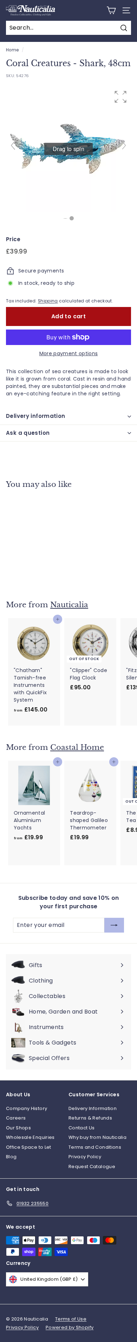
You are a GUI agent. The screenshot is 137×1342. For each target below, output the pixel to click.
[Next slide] (124, 145)
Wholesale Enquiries (30, 1137)
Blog (11, 1156)
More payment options (68, 353)
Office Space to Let (28, 1147)
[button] (120, 96)
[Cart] (111, 10)
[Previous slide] (13, 145)
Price (13, 239)
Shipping (48, 301)
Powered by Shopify (69, 1327)
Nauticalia (69, 604)
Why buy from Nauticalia (97, 1137)
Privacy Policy (84, 1156)
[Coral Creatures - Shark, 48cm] (72, 218)
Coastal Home (77, 747)
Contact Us (81, 1127)
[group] (68, 149)
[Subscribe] (114, 925)
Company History (26, 1108)
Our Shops (18, 1127)
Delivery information (35, 416)
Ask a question (28, 433)
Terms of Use (70, 1319)
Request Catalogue (91, 1166)
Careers (16, 1118)
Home (12, 50)
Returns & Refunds (90, 1118)
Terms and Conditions (94, 1147)
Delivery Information (92, 1108)
